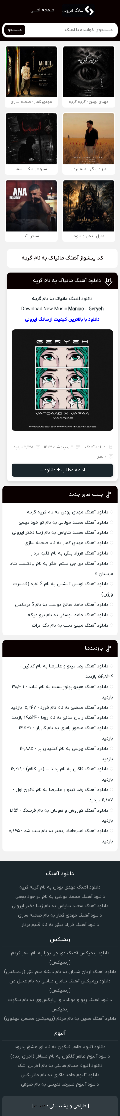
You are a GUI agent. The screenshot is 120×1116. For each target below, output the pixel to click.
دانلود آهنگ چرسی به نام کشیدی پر (73, 749)
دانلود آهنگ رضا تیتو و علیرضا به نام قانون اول (62, 790)
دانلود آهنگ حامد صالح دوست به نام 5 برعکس (61, 605)
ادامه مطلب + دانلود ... (62, 470)
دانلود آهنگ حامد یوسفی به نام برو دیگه (68, 615)
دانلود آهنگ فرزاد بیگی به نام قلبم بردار (69, 553)
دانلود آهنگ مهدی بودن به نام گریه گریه (67, 512)
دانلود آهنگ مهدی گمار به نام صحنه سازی (66, 543)
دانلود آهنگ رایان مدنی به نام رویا (74, 717)
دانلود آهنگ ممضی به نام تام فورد (74, 707)
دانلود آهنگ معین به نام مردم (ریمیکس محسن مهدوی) (60, 1018)
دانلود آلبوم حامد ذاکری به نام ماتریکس (60, 1075)
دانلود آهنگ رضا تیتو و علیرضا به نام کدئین (65, 666)
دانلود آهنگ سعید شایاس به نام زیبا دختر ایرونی (60, 532)
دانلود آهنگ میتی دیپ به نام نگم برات (70, 625)
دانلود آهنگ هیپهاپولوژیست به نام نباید (68, 687)
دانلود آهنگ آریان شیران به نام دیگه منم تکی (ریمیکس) (60, 972)
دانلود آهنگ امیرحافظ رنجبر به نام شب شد (66, 831)
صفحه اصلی (42, 10)
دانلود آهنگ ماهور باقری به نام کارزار (72, 728)
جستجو (15, 30)
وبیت (40, 1106)
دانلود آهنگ (95, 447)
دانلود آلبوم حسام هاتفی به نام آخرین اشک (60, 1066)
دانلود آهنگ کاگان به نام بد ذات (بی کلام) (67, 769)
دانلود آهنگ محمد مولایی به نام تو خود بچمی (63, 522)
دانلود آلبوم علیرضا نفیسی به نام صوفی (60, 1084)
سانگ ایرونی (37, 319)
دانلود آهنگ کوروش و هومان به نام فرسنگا (65, 810)
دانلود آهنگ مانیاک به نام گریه (67, 280)
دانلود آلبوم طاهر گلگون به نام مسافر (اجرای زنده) (60, 1056)
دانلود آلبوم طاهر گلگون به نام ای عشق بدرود (60, 1047)
